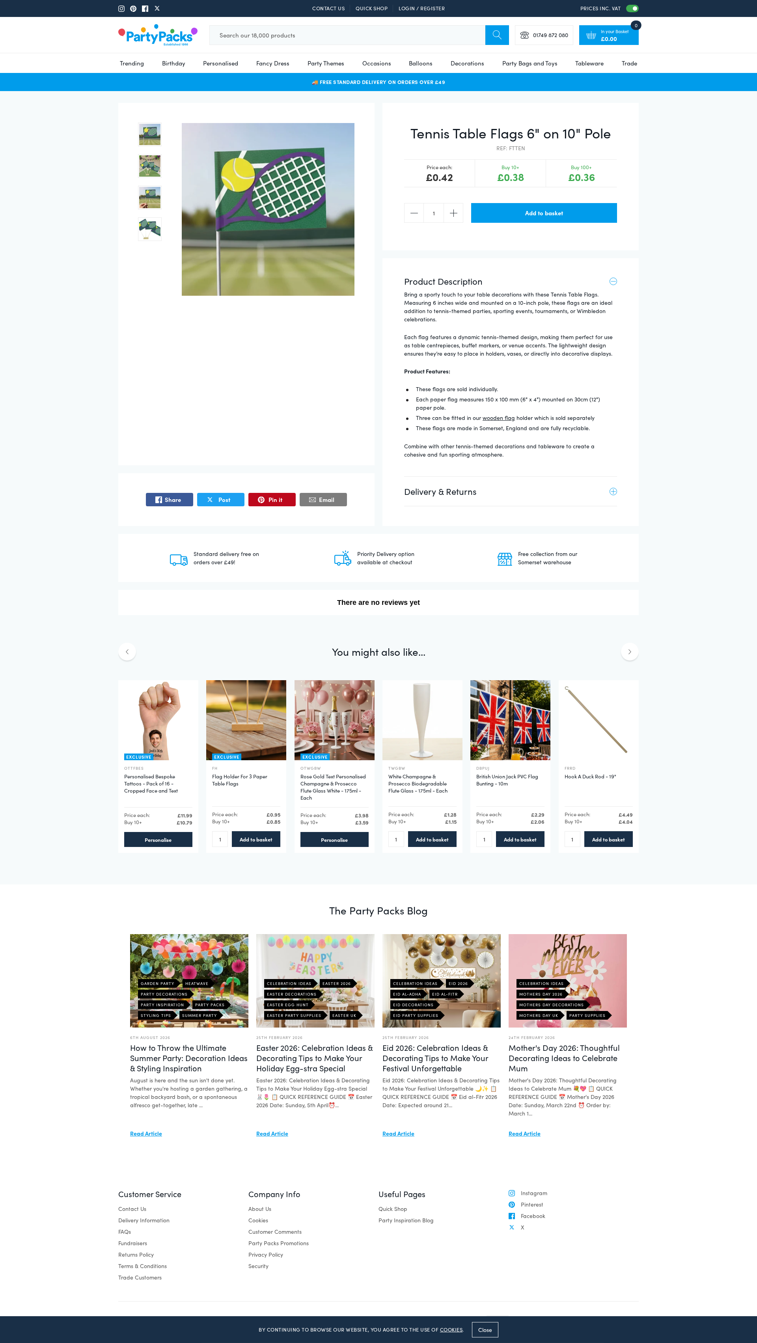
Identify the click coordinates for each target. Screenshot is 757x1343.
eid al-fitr (445, 994)
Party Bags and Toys (529, 63)
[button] (150, 134)
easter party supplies (294, 1015)
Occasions (376, 63)
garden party (157, 983)
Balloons (421, 63)
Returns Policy (136, 1254)
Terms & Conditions (142, 1266)
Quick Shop (372, 8)
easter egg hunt (288, 1004)
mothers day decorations (551, 1004)
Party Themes (326, 63)
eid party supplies (415, 1015)
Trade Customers (140, 1277)
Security (258, 1266)
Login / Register (422, 8)
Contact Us (328, 8)
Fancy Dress (272, 63)
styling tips (156, 1015)
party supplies (587, 1015)
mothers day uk (538, 1015)
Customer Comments (275, 1231)
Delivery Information (144, 1220)
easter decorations (292, 994)
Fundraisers (132, 1243)
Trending (132, 63)
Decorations (467, 63)
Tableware (589, 63)
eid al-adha (407, 994)
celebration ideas (289, 983)
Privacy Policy (265, 1254)
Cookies (258, 1220)
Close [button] (485, 1329)
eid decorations (413, 1004)
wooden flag (499, 418)
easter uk (344, 1015)
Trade (629, 63)
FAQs (124, 1231)
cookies (451, 1329)
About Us (259, 1208)
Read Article (146, 1133)
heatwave (197, 983)
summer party (199, 1015)
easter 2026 (337, 983)
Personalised (220, 63)
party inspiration (162, 1004)
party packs (210, 1004)
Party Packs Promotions (278, 1243)
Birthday (173, 63)
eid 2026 (458, 983)
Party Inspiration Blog (406, 1220)
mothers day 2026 (541, 994)
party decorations (164, 994)
